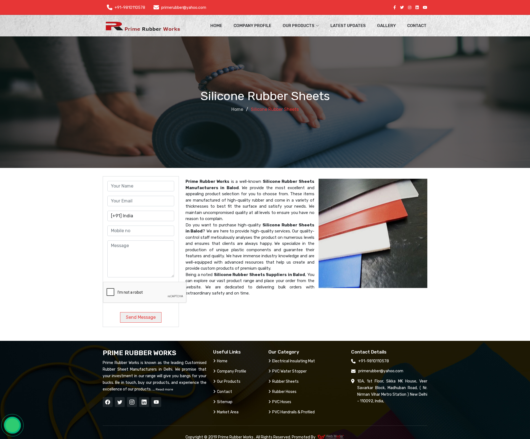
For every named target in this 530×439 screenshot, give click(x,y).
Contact (416, 25)
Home (216, 25)
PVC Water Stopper (289, 371)
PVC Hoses (281, 402)
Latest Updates (348, 25)
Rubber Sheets (285, 381)
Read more (164, 389)
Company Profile (252, 25)
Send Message (141, 317)
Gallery (386, 25)
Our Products (228, 381)
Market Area (228, 412)
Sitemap (224, 402)
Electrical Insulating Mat (293, 361)
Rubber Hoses (284, 392)
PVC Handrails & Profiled (293, 412)
